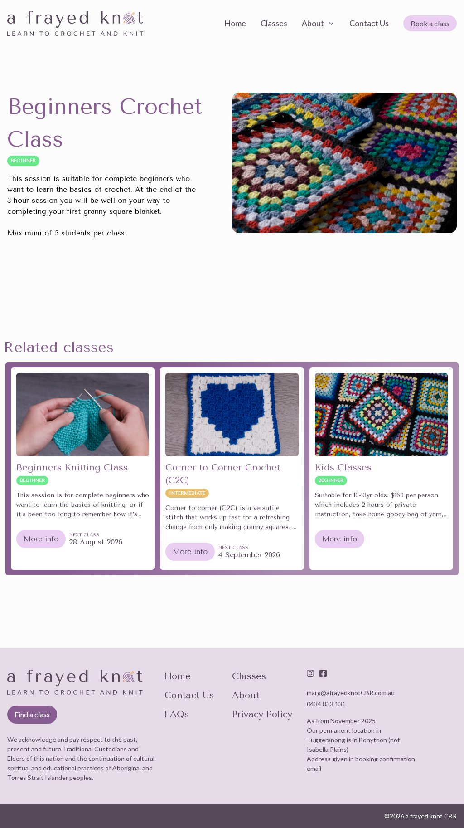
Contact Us (189, 695)
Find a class (32, 714)
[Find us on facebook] (323, 673)
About (245, 695)
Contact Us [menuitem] (369, 23)
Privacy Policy (262, 714)
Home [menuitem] (235, 23)
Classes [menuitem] (274, 23)
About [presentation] (313, 23)
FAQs (176, 714)
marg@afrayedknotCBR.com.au (351, 692)
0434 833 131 (326, 704)
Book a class (430, 23)
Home (177, 676)
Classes (249, 676)
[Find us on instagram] (310, 673)
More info (41, 538)
